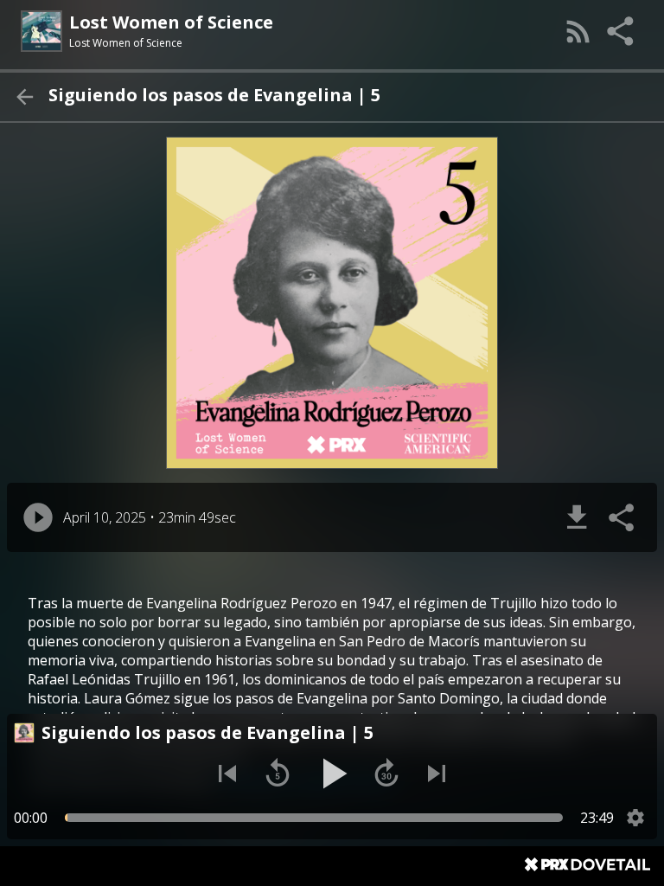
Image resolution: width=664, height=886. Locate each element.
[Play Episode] (38, 517)
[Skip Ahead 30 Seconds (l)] (386, 773)
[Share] (621, 31)
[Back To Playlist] (24, 97)
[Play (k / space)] (332, 773)
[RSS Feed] (578, 31)
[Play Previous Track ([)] (227, 773)
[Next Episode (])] (436, 773)
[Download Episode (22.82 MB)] (576, 517)
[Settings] (635, 817)
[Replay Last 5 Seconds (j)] (277, 773)
